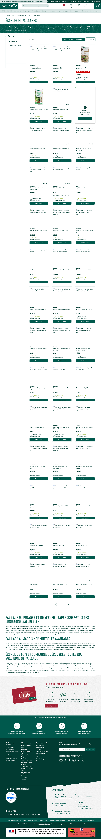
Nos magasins (24, 749)
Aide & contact (50, 1)
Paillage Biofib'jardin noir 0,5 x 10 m (60, 584)
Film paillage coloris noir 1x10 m (37, 545)
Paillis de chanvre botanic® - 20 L (37, 148)
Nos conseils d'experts (26, 755)
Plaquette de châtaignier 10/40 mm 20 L (39, 109)
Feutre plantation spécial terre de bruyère (37, 506)
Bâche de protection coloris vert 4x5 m (61, 270)
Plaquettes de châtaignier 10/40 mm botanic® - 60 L (84, 67)
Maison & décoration (41, 753)
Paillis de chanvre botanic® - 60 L (60, 109)
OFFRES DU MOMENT (7, 11)
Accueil (7, 15)
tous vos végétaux (89, 647)
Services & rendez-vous (76, 1)
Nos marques (24, 764)
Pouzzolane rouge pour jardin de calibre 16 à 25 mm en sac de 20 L (62, 67)
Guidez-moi (85, 119)
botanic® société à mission (12, 751)
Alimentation (39, 757)
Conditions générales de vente (14, 820)
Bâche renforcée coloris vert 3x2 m (84, 270)
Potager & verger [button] (36, 11)
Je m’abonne (90, 749)
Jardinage (12, 15)
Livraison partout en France (61, 731)
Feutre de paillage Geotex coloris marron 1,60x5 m (60, 467)
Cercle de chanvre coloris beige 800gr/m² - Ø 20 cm (83, 349)
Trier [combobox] (91, 39)
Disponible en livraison (15, 45)
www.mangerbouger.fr (44, 824)
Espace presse (9, 757)
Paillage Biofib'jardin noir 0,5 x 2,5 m (84, 584)
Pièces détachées (71, 820)
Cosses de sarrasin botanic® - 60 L (61, 387)
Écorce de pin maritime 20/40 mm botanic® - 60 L (83, 149)
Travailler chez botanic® (11, 758)
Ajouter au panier (39, 82)
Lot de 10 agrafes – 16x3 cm (36, 584)
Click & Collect (39, 731)
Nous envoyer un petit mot (84, 796)
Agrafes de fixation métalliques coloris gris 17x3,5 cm (84, 231)
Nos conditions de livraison (27, 759)
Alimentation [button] (85, 11)
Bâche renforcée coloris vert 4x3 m (38, 309)
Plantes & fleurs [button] (26, 11)
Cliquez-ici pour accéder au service (62, 813)
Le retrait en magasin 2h (26, 760)
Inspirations (57, 1)
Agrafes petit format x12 (35, 270)
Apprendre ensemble (95, 1)
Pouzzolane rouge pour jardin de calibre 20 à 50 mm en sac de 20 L (39, 67)
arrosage (21, 632)
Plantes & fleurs (40, 745)
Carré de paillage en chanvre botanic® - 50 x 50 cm (61, 349)
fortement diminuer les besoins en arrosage (35, 645)
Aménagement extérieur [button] (55, 11)
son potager (72, 628)
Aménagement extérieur (42, 751)
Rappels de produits (25, 772)
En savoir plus (9, 803)
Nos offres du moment (26, 762)
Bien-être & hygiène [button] (94, 11)
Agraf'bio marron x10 (80, 188)
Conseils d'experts (66, 1)
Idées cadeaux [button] (17, 11)
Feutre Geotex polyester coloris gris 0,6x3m (84, 467)
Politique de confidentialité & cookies (57, 820)
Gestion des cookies (89, 820)
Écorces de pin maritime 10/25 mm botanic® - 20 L (61, 428)
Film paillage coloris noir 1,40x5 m (83, 506)
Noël (37, 760)
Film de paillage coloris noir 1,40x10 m (61, 506)
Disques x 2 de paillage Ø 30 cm (83, 387)
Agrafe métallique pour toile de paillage (38, 230)
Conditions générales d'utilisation (30, 820)
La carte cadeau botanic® (27, 766)
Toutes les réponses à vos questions (60, 797)
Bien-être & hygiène (41, 759)
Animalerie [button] (65, 11)
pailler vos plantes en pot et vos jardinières (29, 672)
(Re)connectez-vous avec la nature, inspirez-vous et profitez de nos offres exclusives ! (72, 743)
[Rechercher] (47, 5)
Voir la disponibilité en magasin (74, 39)
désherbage (28, 632)
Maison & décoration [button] (75, 11)
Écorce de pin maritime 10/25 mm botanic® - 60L (37, 188)
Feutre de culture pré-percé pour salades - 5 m (37, 467)
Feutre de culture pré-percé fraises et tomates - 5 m (84, 428)
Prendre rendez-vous (59, 805)
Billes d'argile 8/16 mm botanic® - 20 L (84, 309)
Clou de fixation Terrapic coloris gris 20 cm (38, 388)
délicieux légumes (60, 628)
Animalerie (39, 755)
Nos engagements (10, 749)
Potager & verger (40, 747)
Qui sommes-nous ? (10, 747)
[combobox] (34, 5)
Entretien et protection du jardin (23, 15)
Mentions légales (43, 820)
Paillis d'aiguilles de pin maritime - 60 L (61, 148)
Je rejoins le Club (51, 706)
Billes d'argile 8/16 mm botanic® (60, 188)
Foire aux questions (25, 776)
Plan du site (79, 820)
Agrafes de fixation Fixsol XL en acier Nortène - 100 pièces (61, 231)
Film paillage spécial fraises (59, 545)
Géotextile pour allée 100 (81, 545)
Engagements (86, 1)
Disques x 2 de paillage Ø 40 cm (37, 427)
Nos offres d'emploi (10, 760)
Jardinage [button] (44, 11)
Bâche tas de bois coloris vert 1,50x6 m (61, 309)
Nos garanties (24, 757)
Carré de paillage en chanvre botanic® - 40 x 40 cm (38, 349)
